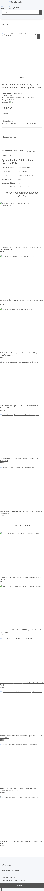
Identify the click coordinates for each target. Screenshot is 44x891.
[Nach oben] (1, 889)
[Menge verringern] (3, 132)
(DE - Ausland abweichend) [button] (28, 123)
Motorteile (12, 100)
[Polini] (12, 102)
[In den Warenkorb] (3, 31)
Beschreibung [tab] (30, 151)
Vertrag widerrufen (10, 877)
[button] (2, 7)
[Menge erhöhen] (40, 132)
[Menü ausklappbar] (4, 2)
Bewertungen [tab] (8, 155)
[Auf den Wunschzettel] (38, 36)
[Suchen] (40, 12)
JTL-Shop (25, 886)
